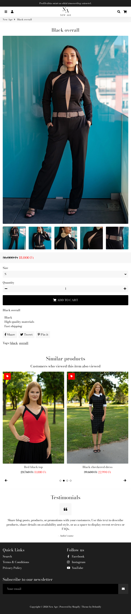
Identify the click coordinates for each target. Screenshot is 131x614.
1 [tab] (60, 480)
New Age (8, 19)
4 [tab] (70, 480)
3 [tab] (67, 480)
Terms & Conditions (16, 562)
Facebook (77, 556)
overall (23, 343)
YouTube (77, 568)
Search (7, 556)
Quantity (8, 283)
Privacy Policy (12, 568)
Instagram (78, 562)
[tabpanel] (33, 423)
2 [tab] (64, 480)
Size (5, 268)
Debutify (96, 606)
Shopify (76, 606)
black (14, 343)
